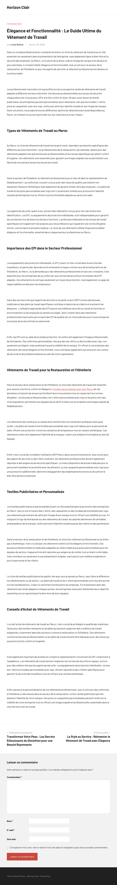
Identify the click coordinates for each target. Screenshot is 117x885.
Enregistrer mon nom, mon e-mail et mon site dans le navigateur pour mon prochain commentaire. (59, 847)
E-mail (11, 830)
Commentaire (14, 777)
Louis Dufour (17, 44)
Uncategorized (14, 23)
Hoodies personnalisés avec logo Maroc (73, 389)
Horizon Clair (18, 7)
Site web (11, 839)
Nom (10, 821)
